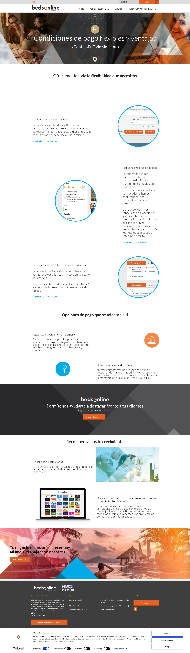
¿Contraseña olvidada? (125, 2)
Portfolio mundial (75, 600)
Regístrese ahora (20, 559)
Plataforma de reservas (77, 606)
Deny (167, 647)
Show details (119, 649)
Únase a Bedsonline (94, 417)
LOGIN (147, 2)
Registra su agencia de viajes (49, 622)
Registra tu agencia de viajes (44, 141)
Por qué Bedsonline (99, 9)
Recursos (118, 9)
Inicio (81, 9)
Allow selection (167, 640)
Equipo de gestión (107, 610)
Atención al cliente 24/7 (78, 610)
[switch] (67, 648)
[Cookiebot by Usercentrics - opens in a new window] (18, 648)
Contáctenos (146, 603)
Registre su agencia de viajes (142, 9)
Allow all (167, 634)
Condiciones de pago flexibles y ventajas (115, 606)
